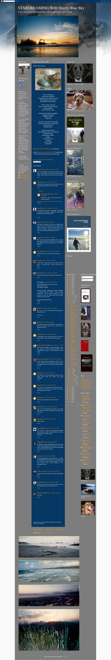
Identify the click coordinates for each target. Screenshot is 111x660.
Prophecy (72, 331)
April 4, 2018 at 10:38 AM (48, 237)
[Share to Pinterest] (40, 162)
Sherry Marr (21, 82)
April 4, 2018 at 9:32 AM (50, 182)
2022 (70, 393)
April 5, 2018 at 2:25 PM (53, 471)
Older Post (59, 529)
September (73, 377)
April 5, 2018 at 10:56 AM (48, 456)
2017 (70, 292)
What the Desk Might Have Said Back (86, 400)
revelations (40, 334)
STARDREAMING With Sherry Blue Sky (51, 7)
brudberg (39, 260)
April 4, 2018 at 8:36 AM (52, 169)
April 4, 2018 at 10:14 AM (50, 208)
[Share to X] (37, 162)
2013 (70, 283)
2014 (70, 285)
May (71, 369)
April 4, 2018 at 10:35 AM (47, 222)
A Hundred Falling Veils (86, 396)
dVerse (84, 427)
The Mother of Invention (73, 342)
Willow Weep (73, 324)
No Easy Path (73, 356)
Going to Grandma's (73, 358)
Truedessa (40, 385)
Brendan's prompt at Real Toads (45, 152)
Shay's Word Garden (86, 441)
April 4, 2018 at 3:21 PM (55, 359)
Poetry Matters (87, 415)
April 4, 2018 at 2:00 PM (50, 308)
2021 (70, 391)
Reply (38, 177)
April (71, 302)
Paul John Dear (41, 251)
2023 (70, 395)
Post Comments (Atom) (46, 532)
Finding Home (73, 333)
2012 (70, 281)
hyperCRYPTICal (41, 428)
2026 (70, 401)
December (73, 384)
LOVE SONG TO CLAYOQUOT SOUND (86, 381)
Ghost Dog (72, 353)
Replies (41, 191)
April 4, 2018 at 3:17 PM (57, 345)
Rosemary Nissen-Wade (43, 345)
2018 (70, 294)
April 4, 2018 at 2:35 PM (50, 334)
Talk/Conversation (87, 462)
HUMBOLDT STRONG (73, 336)
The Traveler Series (86, 383)
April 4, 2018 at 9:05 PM (51, 406)
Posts (84, 277)
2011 (70, 279)
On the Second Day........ (73, 307)
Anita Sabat (40, 273)
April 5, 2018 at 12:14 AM (49, 419)
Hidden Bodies (73, 309)
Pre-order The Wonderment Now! (87, 455)
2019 (70, 386)
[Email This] (34, 162)
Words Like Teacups (72, 312)
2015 (70, 287)
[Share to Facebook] (38, 162)
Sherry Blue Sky (45, 194)
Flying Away (73, 366)
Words (71, 304)
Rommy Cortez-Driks (42, 359)
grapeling (39, 419)
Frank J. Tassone (42, 471)
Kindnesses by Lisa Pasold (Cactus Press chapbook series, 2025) (87, 409)
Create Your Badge (22, 87)
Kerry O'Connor (41, 169)
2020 (70, 388)
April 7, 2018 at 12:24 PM (54, 493)
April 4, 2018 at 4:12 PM (48, 373)
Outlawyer (40, 397)
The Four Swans (87, 422)
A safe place (85, 423)
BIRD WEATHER (74, 315)
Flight (71, 344)
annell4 (39, 237)
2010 (70, 277)
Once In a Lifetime (87, 443)
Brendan (39, 373)
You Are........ (73, 339)
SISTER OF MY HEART (74, 318)
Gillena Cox (40, 308)
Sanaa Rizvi (40, 208)
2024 (70, 397)
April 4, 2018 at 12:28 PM (50, 273)
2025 (70, 399)
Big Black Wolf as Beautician (74, 321)
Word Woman (86, 453)
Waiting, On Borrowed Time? (73, 328)
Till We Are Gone (74, 346)
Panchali (39, 456)
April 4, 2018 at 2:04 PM (48, 322)
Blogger (65, 656)
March (72, 300)
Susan (39, 222)
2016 (70, 289)
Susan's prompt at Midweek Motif (44, 148)
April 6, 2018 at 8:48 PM (53, 482)
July (71, 373)
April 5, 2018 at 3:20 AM (53, 428)
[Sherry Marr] (20, 85)
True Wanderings (87, 447)
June (71, 371)
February (72, 298)
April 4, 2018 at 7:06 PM (49, 397)
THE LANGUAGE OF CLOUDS (74, 363)
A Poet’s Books (86, 436)
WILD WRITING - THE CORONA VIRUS (86, 388)
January (72, 296)
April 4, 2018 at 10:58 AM (52, 251)
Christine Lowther (42, 493)
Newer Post (37, 529)
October (72, 379)
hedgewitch (40, 442)
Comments (86, 279)
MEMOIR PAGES (85, 385)
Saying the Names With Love (73, 350)
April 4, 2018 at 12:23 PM (49, 260)
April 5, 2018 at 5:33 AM (50, 442)
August (72, 375)
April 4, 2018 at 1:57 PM (50, 282)
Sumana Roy (40, 406)
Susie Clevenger (41, 482)
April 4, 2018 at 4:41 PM (49, 385)
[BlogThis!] (35, 162)
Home (48, 529)
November (73, 381)
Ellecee (39, 322)
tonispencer (40, 182)
